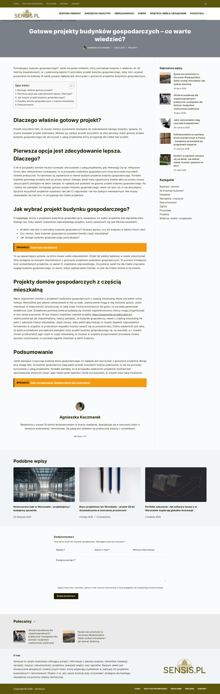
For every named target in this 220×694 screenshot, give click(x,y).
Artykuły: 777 (80, 436)
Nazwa (60, 549)
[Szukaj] (206, 4)
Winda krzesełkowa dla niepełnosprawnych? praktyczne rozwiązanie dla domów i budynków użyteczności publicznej (188, 102)
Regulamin (51, 4)
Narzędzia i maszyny (98, 13)
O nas (16, 4)
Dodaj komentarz (66, 560)
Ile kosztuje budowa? (172, 190)
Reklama (64, 4)
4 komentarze (103, 517)
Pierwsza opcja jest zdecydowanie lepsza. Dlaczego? (45, 93)
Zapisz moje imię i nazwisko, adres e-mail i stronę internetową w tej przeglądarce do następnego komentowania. (110, 587)
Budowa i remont (70, 13)
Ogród (142, 13)
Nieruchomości (124, 13)
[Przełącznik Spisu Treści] (70, 85)
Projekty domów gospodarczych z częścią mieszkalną (46, 101)
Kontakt (75, 4)
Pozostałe (197, 13)
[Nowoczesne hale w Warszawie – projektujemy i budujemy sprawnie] (44, 484)
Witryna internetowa (143, 549)
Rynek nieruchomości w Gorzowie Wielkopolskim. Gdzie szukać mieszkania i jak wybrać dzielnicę (92, 636)
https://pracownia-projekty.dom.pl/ (112, 314)
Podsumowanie (26, 104)
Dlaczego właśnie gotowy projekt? (35, 90)
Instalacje (165, 194)
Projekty (133, 48)
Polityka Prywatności (32, 4)
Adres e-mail (102, 549)
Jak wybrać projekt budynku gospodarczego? (41, 97)
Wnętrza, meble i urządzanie (168, 13)
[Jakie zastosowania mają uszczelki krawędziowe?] (165, 123)
